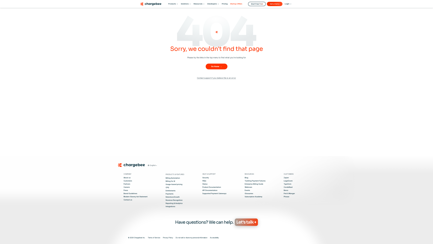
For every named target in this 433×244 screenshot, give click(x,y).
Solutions (185, 4)
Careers (127, 187)
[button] (152, 165)
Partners (127, 184)
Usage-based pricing (174, 184)
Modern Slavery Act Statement (135, 197)
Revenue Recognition (174, 200)
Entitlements (170, 191)
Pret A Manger (289, 193)
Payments (169, 194)
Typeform (287, 184)
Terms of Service (154, 238)
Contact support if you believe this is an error (216, 78)
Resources (198, 4)
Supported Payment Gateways (214, 193)
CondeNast (288, 187)
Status (204, 184)
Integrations (170, 206)
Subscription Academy (253, 197)
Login (287, 4)
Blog (246, 178)
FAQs (204, 181)
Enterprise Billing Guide (254, 184)
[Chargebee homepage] (150, 3)
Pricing (225, 4)
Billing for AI (170, 181)
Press (126, 190)
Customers (128, 181)
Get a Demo (275, 4)
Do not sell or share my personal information (191, 238)
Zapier (286, 178)
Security (205, 178)
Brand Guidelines (130, 193)
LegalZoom (288, 181)
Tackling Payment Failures (255, 181)
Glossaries (249, 193)
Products (172, 4)
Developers (212, 4)
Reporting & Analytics (174, 203)
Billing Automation (173, 178)
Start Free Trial (257, 4)
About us (127, 178)
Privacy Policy (168, 238)
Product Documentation (211, 187)
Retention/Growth (173, 197)
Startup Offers (236, 4)
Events (247, 190)
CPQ (167, 187)
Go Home (216, 66)
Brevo (286, 190)
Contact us (128, 200)
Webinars (248, 187)
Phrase (286, 197)
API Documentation (209, 190)
